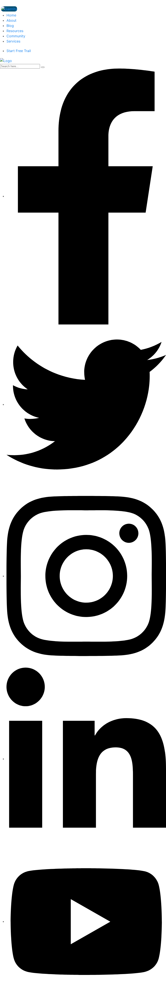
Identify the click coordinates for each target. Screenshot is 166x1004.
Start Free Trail (18, 51)
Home (11, 15)
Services (13, 41)
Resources (14, 31)
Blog (10, 25)
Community (15, 36)
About (11, 20)
